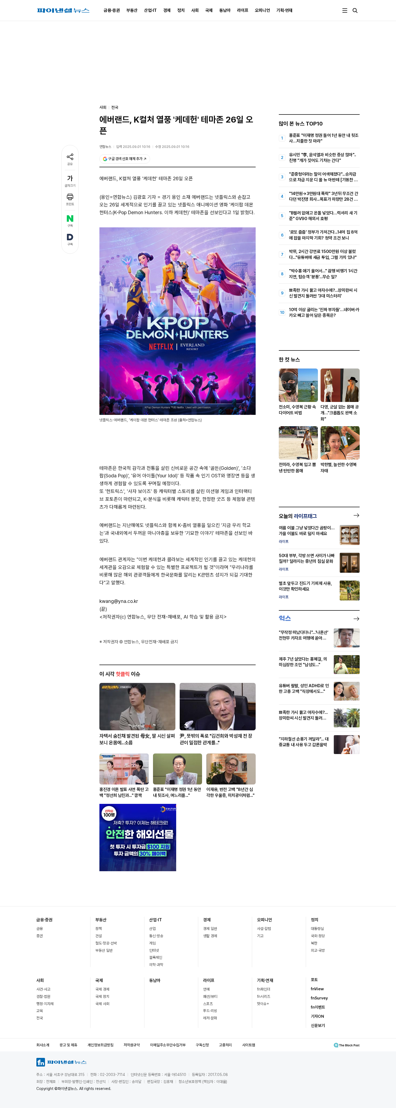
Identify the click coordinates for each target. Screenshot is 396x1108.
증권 (39, 936)
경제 (167, 10)
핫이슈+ (263, 1004)
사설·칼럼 (264, 928)
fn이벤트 (318, 1007)
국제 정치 (102, 996)
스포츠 (208, 1004)
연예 (206, 989)
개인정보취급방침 (100, 1045)
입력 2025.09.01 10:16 (133, 147)
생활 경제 (210, 936)
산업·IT (150, 10)
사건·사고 (43, 989)
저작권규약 (132, 1045)
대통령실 (317, 928)
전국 (114, 107)
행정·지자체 (45, 1004)
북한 (314, 943)
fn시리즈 (263, 996)
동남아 (225, 10)
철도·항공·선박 (106, 943)
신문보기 (318, 1025)
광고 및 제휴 (68, 1045)
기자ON (317, 1016)
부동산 (132, 10)
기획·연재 (284, 10)
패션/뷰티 (210, 996)
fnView (317, 989)
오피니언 (262, 10)
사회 (195, 10)
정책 (98, 928)
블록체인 (155, 957)
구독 (70, 226)
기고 (260, 936)
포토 (314, 979)
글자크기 (70, 185)
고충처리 (225, 1045)
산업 (152, 928)
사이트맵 (248, 1045)
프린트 (70, 204)
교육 (39, 1011)
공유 (70, 164)
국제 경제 (102, 989)
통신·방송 (156, 936)
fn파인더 (263, 989)
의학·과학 (156, 965)
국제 (209, 10)
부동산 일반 (104, 950)
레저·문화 (210, 1018)
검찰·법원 (43, 996)
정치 (181, 10)
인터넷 (154, 950)
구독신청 (202, 1045)
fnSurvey (319, 998)
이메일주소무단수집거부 (168, 1045)
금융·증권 (112, 10)
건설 (98, 936)
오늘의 (298, 516)
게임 (152, 943)
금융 (39, 928)
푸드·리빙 (210, 1011)
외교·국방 (318, 950)
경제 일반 (210, 928)
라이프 (242, 10)
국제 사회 (102, 1004)
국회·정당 (318, 936)
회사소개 (42, 1045)
